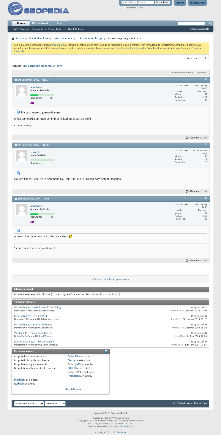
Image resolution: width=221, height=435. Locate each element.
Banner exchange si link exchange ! (34, 341)
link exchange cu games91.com (42, 66)
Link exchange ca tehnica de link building (37, 307)
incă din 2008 (59, 45)
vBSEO (121, 423)
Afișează (200, 73)
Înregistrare (197, 2)
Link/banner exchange (89, 38)
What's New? (40, 23)
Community (38, 29)
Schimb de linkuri (104, 279)
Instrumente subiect (181, 73)
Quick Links (74, 29)
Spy (59, 23)
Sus (205, 403)
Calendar (24, 29)
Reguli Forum (73, 389)
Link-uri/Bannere (62, 38)
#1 (206, 79)
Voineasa (32, 248)
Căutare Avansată (199, 29)
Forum (21, 23)
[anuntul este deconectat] (21, 90)
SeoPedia (121, 432)
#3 (206, 198)
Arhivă (197, 403)
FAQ (15, 29)
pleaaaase (121, 279)
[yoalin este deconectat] (21, 155)
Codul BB (73, 356)
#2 (206, 144)
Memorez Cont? (134, 7)
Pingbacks (19, 379)
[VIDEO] (72, 368)
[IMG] (78, 364)
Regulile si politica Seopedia (131, 48)
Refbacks (19, 383)
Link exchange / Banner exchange (33, 324)
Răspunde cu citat (198, 138)
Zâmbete (73, 360)
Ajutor (180, 2)
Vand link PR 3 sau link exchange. (33, 333)
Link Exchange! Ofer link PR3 (30, 316)
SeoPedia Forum (182, 403)
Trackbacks (74, 376)
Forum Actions (55, 29)
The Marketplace (38, 38)
